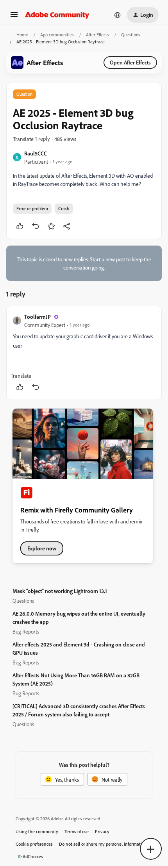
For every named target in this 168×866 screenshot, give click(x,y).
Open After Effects (130, 62)
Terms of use (76, 831)
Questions (130, 34)
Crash (64, 208)
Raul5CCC (35, 153)
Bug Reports (26, 631)
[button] (14, 17)
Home (22, 34)
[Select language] (117, 15)
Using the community (37, 831)
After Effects (97, 34)
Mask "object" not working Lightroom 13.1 (60, 590)
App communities (57, 34)
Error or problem (32, 208)
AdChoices (33, 856)
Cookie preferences (34, 844)
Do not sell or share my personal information (103, 844)
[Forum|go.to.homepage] (57, 15)
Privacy (102, 831)
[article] (84, 352)
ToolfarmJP (37, 316)
